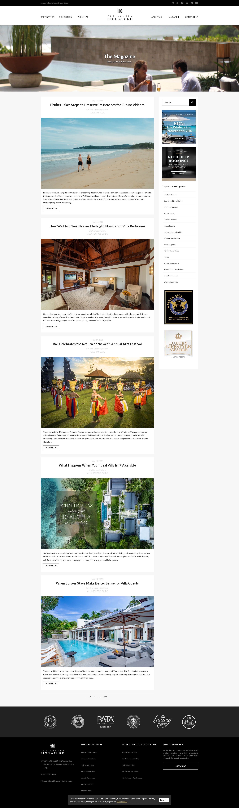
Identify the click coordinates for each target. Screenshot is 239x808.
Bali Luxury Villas (128, 765)
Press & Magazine (88, 771)
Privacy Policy (86, 791)
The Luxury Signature (99, 109)
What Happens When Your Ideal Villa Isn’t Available (97, 465)
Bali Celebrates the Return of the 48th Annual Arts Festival (97, 344)
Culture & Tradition (171, 207)
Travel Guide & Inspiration (173, 270)
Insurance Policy (87, 784)
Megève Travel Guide (172, 238)
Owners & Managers (89, 752)
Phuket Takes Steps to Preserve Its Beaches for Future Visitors (97, 105)
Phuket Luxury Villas (129, 752)
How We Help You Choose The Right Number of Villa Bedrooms (97, 226)
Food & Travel (169, 213)
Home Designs (169, 226)
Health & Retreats (170, 220)
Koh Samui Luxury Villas (131, 759)
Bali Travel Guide (170, 195)
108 (105, 696)
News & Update (97, 112)
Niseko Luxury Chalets (130, 771)
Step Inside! (122, 801)
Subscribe (180, 766)
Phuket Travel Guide (171, 263)
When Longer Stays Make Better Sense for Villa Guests (97, 583)
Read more (51, 208)
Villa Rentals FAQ (87, 765)
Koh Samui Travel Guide (173, 232)
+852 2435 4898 (49, 774)
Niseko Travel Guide (171, 251)
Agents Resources (88, 778)
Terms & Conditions (88, 759)
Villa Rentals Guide (97, 234)
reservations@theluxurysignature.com (57, 781)
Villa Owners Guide (171, 276)
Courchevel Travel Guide (173, 201)
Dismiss (163, 800)
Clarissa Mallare (99, 231)
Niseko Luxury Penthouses (132, 778)
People (166, 257)
